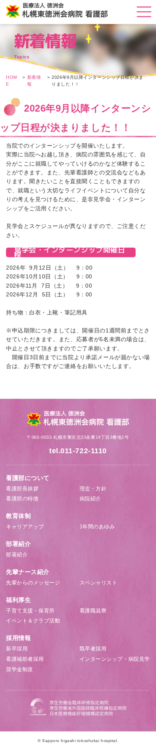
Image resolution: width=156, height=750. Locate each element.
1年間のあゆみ (97, 527)
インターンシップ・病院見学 (115, 659)
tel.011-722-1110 (78, 451)
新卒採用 (17, 649)
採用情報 (18, 637)
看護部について (28, 477)
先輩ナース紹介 (28, 571)
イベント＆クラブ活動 (33, 621)
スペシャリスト (99, 583)
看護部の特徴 (22, 499)
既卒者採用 (93, 649)
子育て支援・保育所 (30, 611)
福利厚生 (18, 599)
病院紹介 (90, 499)
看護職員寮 (93, 611)
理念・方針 (93, 489)
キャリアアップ (25, 527)
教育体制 (18, 515)
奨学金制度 (19, 669)
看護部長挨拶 (22, 489)
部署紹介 (18, 543)
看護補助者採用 (25, 659)
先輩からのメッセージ (33, 583)
